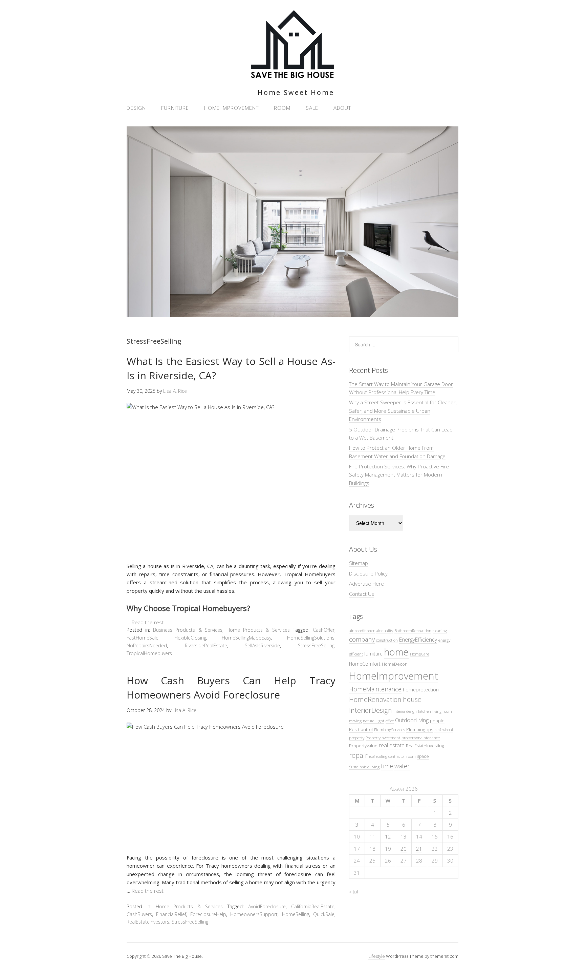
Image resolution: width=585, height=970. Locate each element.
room (411, 756)
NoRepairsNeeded (147, 645)
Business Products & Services (187, 630)
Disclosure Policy (368, 573)
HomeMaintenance (375, 689)
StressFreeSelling (316, 645)
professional (443, 729)
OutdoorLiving (412, 720)
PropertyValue (363, 746)
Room (282, 107)
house (412, 699)
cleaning (440, 630)
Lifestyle (376, 956)
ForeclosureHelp (208, 914)
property (356, 737)
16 (450, 836)
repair (358, 755)
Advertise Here (366, 583)
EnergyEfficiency (418, 639)
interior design (405, 711)
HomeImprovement (393, 676)
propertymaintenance (421, 737)
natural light (373, 721)
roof (372, 756)
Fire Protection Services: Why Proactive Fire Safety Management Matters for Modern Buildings (399, 474)
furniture (373, 653)
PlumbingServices (389, 729)
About (342, 107)
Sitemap (358, 563)
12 (388, 836)
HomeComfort (365, 664)
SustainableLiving (364, 766)
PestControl (361, 729)
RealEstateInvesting (425, 746)
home (396, 651)
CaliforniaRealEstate (312, 906)
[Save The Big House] (292, 74)
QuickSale (323, 914)
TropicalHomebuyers (149, 653)
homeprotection (421, 689)
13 (403, 836)
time (387, 766)
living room (442, 711)
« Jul (353, 891)
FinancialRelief (171, 914)
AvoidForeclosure (267, 906)
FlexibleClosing (190, 637)
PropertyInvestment (383, 737)
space (423, 756)
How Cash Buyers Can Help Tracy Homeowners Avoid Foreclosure (231, 687)
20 (403, 848)
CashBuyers (139, 914)
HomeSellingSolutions (310, 637)
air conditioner (362, 630)
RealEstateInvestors (148, 921)
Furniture (175, 107)
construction (387, 640)
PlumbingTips (419, 729)
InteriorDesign (370, 710)
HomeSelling (295, 914)
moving (355, 721)
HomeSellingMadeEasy (246, 637)
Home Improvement (231, 107)
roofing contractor (390, 756)
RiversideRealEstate (206, 645)
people (437, 721)
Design (136, 107)
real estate (392, 745)
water (402, 766)
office (390, 721)
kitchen (424, 711)
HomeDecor (394, 664)
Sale (312, 107)
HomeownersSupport (254, 914)
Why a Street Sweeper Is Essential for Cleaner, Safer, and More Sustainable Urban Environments (403, 410)
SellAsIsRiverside (262, 645)
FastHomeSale (142, 637)
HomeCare (419, 653)
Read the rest (148, 622)
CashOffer (323, 630)
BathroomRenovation (412, 630)
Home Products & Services (258, 630)
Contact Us (361, 593)
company (362, 639)
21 (419, 848)
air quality (384, 630)
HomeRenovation (375, 699)
